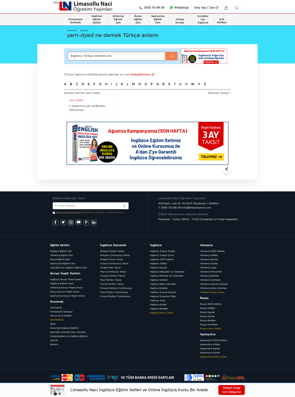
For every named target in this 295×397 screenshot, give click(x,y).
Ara (171, 56)
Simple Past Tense (110, 268)
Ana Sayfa (56, 308)
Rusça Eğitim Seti (60, 259)
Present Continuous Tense (115, 255)
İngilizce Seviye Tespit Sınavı (66, 279)
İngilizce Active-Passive (163, 292)
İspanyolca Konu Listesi (213, 357)
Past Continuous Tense (113, 272)
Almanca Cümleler (210, 280)
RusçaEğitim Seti (138, 19)
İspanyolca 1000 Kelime (213, 340)
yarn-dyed (76, 100)
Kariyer (54, 340)
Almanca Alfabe (209, 255)
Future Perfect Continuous (115, 296)
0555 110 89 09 (153, 7)
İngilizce (84, 30)
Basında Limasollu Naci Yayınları (68, 332)
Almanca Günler (209, 264)
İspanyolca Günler (210, 353)
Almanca (206, 245)
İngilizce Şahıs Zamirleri (163, 284)
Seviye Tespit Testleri (65, 273)
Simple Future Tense (111, 259)
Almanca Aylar (208, 268)
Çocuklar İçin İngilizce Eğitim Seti (68, 268)
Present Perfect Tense (112, 276)
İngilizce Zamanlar (113, 245)
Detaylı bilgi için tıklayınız (231, 389)
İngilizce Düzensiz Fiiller (163, 296)
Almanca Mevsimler (211, 272)
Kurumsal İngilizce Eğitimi (64, 328)
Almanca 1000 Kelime (212, 251)
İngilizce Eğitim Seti (61, 251)
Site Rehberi (57, 320)
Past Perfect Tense (111, 280)
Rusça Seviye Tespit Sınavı (65, 292)
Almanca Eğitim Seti (61, 255)
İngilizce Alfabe (158, 264)
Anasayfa (72, 30)
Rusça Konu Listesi (210, 329)
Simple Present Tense (112, 251)
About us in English (61, 316)
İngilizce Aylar (157, 301)
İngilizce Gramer (159, 280)
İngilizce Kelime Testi (61, 284)
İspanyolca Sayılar (210, 349)
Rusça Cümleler (208, 325)
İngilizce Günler (158, 305)
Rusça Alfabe (207, 308)
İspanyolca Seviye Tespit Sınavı (67, 296)
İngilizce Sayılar (158, 268)
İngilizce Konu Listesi (161, 313)
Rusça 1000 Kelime (211, 304)
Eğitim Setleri (59, 245)
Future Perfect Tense (112, 284)
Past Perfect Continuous (114, 292)
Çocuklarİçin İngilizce (203, 19)
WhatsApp (181, 7)
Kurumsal (56, 301)
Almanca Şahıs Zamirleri (213, 288)
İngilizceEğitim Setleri (97, 19)
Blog (52, 324)
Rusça (204, 298)
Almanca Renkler (209, 276)
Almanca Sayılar (209, 259)
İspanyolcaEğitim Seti (158, 19)
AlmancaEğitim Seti (118, 19)
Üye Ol (213, 7)
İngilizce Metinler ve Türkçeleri (166, 276)
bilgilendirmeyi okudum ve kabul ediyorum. (90, 212)
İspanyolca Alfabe (210, 344)
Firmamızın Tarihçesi (61, 312)
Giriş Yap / (201, 7)
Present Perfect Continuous (116, 288)
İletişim (54, 344)
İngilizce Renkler (159, 309)
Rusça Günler (207, 316)
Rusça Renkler (208, 321)
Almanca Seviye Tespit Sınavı (66, 288)
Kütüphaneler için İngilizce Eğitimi (69, 336)
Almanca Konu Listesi (212, 292)
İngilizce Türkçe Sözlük (162, 251)
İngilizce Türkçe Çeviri (162, 255)
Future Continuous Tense (114, 264)
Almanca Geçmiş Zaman (214, 284)
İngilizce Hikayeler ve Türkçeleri (167, 272)
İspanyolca (207, 334)
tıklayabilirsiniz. (141, 74)
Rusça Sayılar (207, 312)
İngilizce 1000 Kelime (162, 259)
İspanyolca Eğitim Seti (62, 264)
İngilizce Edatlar (159, 288)
